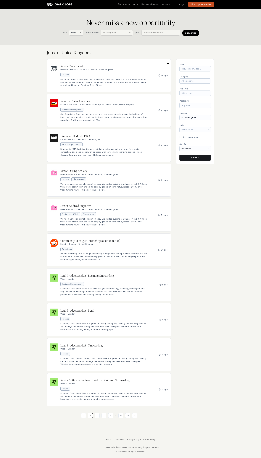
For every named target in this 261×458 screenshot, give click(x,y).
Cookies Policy (148, 439)
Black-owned (79, 179)
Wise (62, 279)
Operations (67, 249)
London (71, 279)
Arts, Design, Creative (71, 144)
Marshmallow (66, 174)
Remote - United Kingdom (81, 244)
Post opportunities (201, 4)
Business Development (72, 109)
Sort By (182, 144)
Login (182, 4)
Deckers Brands (68, 69)
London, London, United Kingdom (102, 174)
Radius (182, 125)
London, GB (94, 139)
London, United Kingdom (101, 69)
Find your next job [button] (127, 4)
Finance (65, 75)
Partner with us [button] (149, 4)
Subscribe (190, 33)
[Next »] (134, 415)
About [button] (165, 4)
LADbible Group (67, 139)
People (65, 354)
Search (195, 157)
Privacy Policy (133, 439)
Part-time (73, 104)
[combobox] (76, 33)
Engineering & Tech (70, 214)
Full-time (83, 69)
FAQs (108, 439)
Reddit (63, 244)
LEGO (63, 104)
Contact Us (119, 439)
